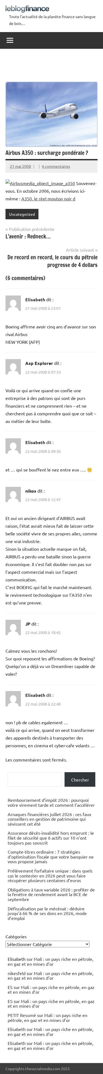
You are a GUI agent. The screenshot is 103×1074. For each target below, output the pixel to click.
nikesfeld (17, 973)
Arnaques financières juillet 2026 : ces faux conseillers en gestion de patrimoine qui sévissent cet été (49, 818)
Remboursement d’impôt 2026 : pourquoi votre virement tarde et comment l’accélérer (51, 802)
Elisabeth (35, 299)
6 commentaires (56, 166)
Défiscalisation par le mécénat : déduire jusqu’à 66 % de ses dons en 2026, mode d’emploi (47, 913)
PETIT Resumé (22, 1015)
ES (10, 987)
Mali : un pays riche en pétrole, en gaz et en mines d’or (50, 961)
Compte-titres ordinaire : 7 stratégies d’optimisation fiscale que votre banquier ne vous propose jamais (51, 856)
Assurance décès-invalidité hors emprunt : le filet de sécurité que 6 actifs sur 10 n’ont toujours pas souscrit (51, 837)
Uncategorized (22, 214)
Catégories (16, 936)
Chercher (80, 779)
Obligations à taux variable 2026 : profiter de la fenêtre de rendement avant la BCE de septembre (51, 894)
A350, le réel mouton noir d (48, 198)
